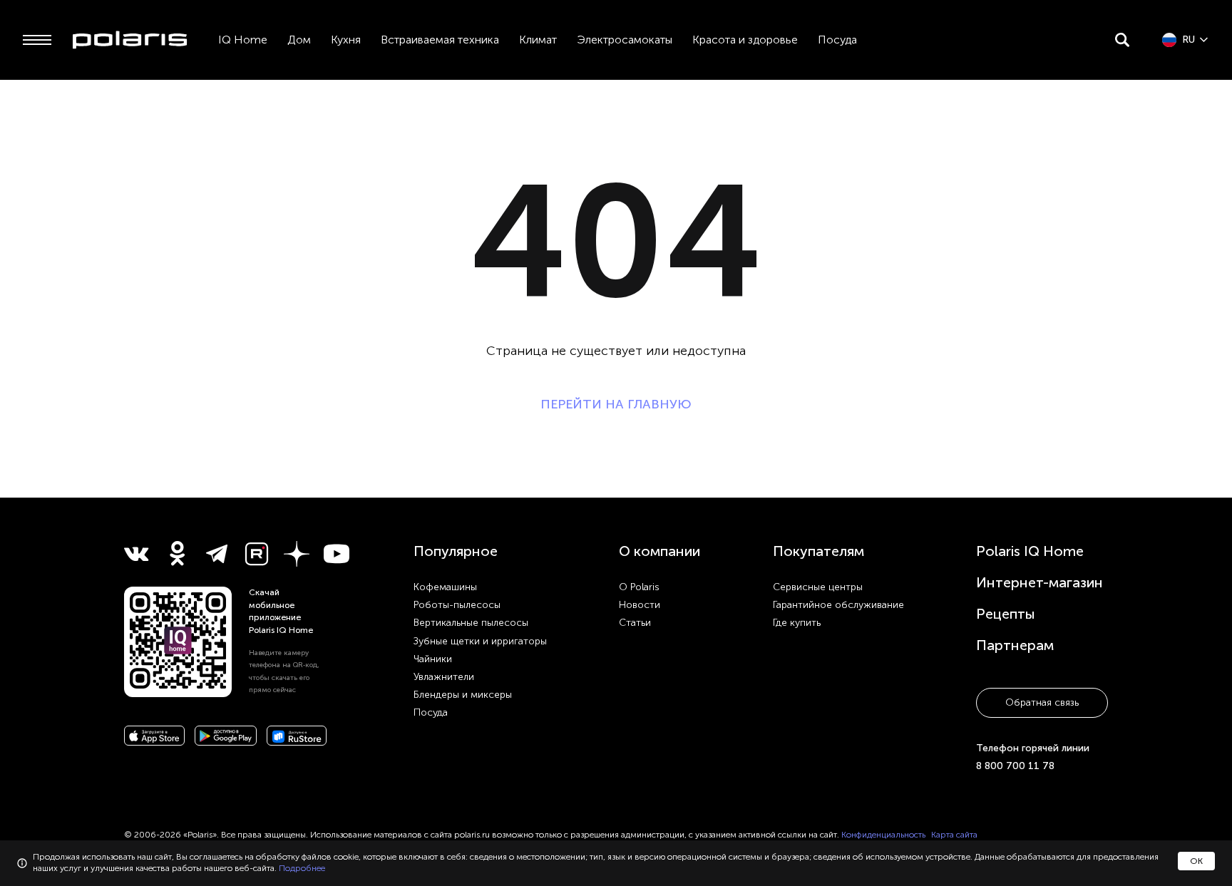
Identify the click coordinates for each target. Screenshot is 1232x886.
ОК (1196, 861)
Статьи (635, 623)
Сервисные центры (818, 587)
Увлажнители (444, 677)
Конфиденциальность (883, 835)
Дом (299, 39)
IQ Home (242, 39)
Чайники (433, 659)
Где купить (797, 623)
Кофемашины (445, 587)
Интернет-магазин (1039, 582)
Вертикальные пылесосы (471, 623)
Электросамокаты (624, 39)
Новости (639, 605)
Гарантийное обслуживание (838, 605)
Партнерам (1015, 645)
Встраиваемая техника (440, 39)
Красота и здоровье (745, 39)
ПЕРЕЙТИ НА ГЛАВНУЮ (616, 404)
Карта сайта (954, 835)
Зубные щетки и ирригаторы (480, 641)
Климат (538, 39)
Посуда (837, 39)
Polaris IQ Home (1030, 551)
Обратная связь (1042, 702)
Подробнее (302, 868)
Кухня (346, 39)
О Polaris (639, 587)
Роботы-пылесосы (457, 605)
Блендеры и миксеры (463, 695)
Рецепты (1005, 613)
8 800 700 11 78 (1015, 766)
